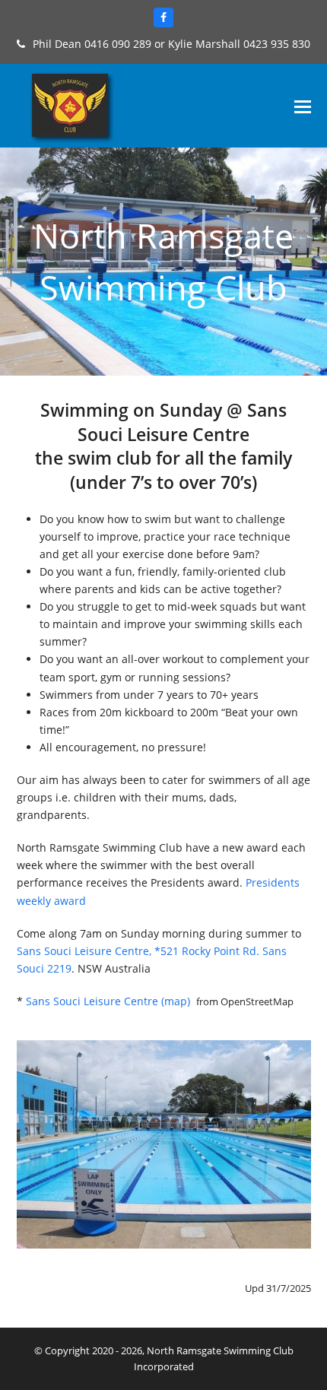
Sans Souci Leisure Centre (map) (109, 1001)
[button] (302, 105)
